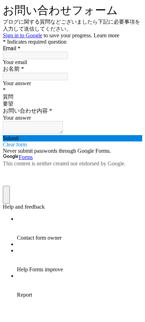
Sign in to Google (22, 35)
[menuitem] (79, 228)
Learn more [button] (106, 35)
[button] (72, 138)
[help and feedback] (6, 195)
